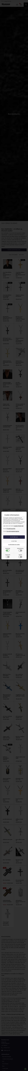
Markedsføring (20, 548)
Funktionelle (7, 554)
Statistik (20, 554)
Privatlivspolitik (11, 528)
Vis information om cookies (14, 544)
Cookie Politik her (18, 526)
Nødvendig (7, 548)
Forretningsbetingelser (13, 531)
